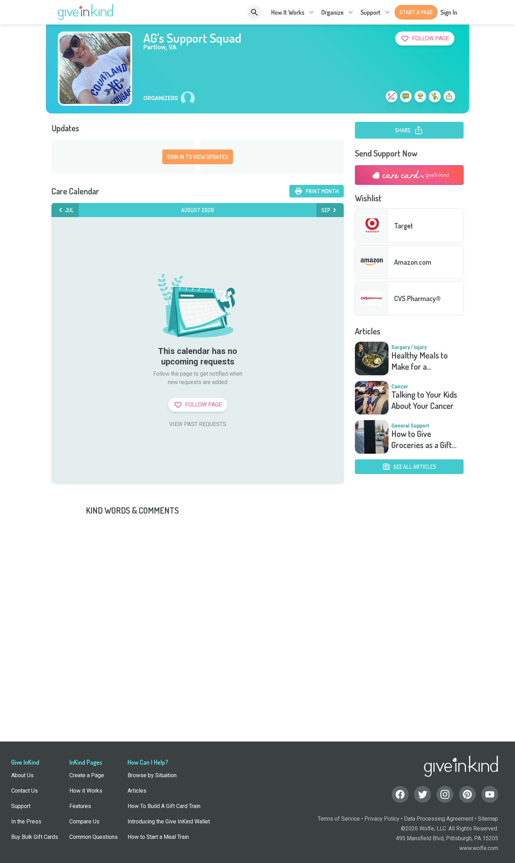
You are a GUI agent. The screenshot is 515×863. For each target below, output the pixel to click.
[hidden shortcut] (375, 98)
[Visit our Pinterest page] (467, 794)
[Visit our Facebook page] (400, 794)
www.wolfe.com (478, 848)
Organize (332, 12)
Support (370, 12)
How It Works (287, 12)
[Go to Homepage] (86, 12)
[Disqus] (257, 603)
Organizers (160, 98)
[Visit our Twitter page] (422, 794)
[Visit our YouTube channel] (489, 794)
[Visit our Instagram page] (445, 794)
